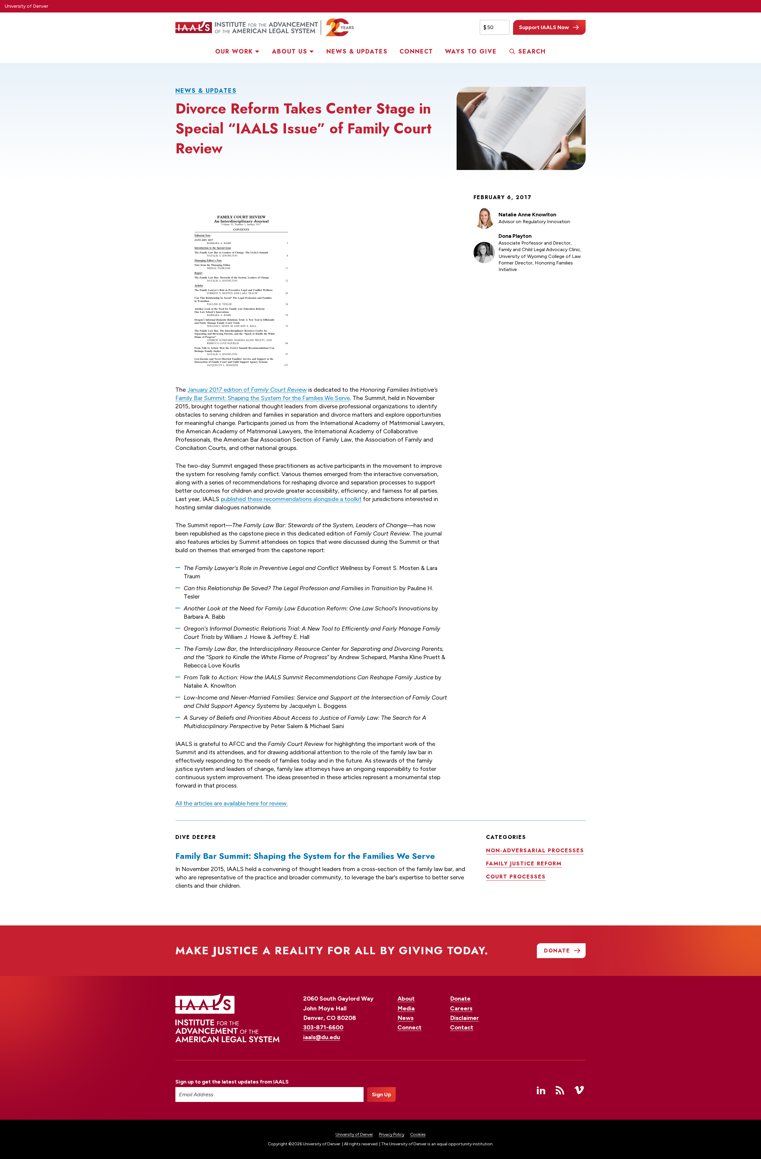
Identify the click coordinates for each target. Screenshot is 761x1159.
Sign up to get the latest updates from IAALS (232, 1081)
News (405, 1017)
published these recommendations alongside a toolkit (291, 499)
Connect (416, 51)
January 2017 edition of (247, 389)
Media (406, 1008)
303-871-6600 (323, 1027)
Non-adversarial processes (535, 850)
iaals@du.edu (321, 1037)
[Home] (264, 27)
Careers (461, 1008)
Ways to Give (471, 51)
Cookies (418, 1134)
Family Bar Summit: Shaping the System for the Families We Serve (262, 397)
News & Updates (357, 51)
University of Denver (26, 6)
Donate (460, 998)
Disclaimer (464, 1017)
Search (532, 51)
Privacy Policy (391, 1134)
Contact (461, 1027)
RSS (560, 1090)
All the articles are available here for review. (231, 803)
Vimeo (579, 1090)
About (406, 998)
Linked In (541, 1090)
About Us (289, 51)
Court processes (516, 877)
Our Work (234, 51)
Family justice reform (524, 863)
